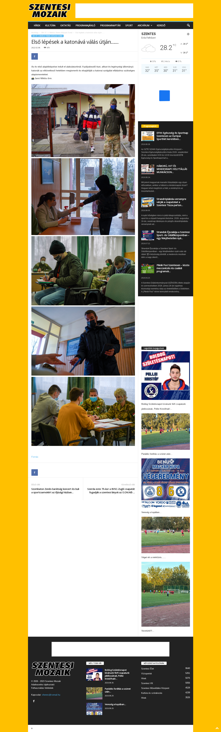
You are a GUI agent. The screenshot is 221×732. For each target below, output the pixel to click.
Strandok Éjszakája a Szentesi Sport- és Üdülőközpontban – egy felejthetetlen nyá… (173, 235)
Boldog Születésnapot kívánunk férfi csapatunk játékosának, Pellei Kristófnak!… (117, 674)
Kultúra (50, 25)
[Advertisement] (134, 10)
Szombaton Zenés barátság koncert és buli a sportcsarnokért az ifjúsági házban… (55, 490)
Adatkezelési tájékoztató (42, 684)
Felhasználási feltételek (42, 688)
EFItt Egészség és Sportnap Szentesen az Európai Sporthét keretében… (172, 136)
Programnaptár (110, 25)
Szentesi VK (147, 683)
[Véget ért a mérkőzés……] (165, 535)
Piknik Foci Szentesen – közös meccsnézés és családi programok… (173, 268)
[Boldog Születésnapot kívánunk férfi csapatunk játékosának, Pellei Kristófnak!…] (165, 375)
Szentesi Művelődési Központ (155, 688)
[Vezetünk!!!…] (165, 594)
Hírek (37, 25)
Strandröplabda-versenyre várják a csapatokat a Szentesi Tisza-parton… (171, 202)
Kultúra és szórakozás (151, 693)
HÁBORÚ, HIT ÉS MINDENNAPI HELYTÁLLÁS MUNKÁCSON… (172, 169)
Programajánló (85, 25)
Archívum (143, 25)
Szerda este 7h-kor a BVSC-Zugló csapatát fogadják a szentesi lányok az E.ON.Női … (111, 490)
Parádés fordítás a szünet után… (156, 454)
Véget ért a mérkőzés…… (153, 557)
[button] (188, 25)
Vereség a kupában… (151, 512)
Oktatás (65, 25)
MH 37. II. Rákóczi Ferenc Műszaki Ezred (56, 32)
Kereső (161, 25)
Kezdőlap (34, 32)
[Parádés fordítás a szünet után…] (165, 431)
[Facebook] (34, 56)
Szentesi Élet (147, 668)
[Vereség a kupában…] (165, 483)
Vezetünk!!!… (147, 631)
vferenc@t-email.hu (51, 695)
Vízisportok (146, 673)
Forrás (34, 456)
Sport (129, 25)
